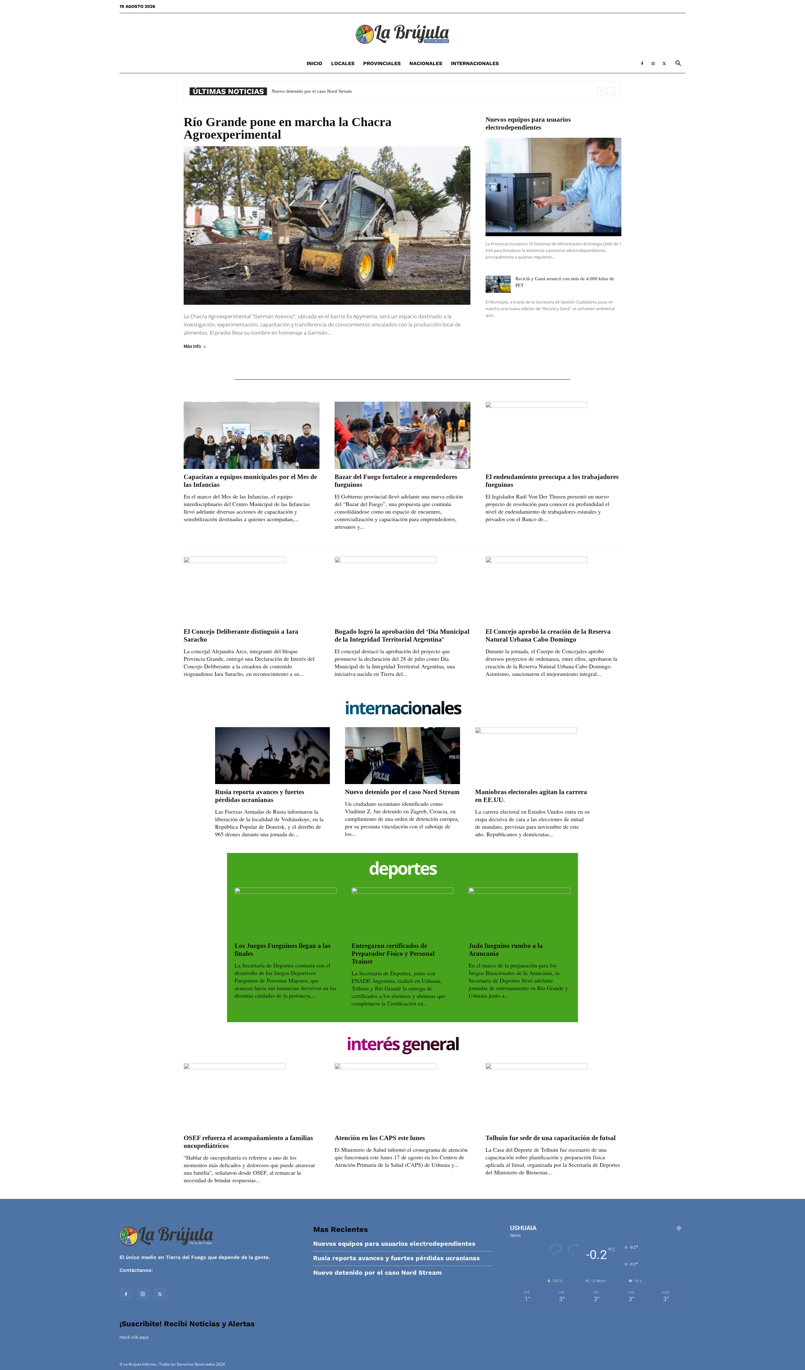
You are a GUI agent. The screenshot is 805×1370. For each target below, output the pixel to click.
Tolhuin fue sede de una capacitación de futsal (551, 1138)
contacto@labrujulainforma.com (195, 1270)
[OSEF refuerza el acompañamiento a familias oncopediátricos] (251, 1096)
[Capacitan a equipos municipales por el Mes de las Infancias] (251, 435)
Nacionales (425, 63)
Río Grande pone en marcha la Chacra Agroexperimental (287, 128)
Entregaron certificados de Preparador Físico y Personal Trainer (393, 953)
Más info (192, 346)
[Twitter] (664, 63)
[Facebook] (642, 63)
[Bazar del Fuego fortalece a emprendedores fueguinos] (402, 435)
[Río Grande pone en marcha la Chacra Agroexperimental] (327, 225)
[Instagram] (653, 63)
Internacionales (475, 63)
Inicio (314, 63)
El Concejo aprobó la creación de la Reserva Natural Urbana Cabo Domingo (548, 635)
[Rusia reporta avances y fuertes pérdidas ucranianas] (272, 755)
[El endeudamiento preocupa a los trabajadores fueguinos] (553, 435)
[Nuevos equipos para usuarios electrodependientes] (553, 187)
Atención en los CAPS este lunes (380, 1138)
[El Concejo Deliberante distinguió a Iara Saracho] (251, 590)
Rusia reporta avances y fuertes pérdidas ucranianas (259, 796)
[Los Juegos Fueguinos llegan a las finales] (285, 913)
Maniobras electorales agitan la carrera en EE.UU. (320, 91)
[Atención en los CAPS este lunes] (402, 1096)
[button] (678, 64)
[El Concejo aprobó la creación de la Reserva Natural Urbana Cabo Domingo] (553, 590)
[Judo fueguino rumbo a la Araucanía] (519, 913)
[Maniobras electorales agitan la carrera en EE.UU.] (532, 755)
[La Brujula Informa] (402, 34)
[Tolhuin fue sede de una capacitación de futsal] (553, 1096)
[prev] (601, 91)
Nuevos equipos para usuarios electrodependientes (528, 123)
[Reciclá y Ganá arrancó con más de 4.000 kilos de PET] (498, 284)
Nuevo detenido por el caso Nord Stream (402, 792)
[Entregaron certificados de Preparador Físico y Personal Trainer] (402, 913)
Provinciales (382, 63)
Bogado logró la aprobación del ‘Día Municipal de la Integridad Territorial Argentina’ (402, 635)
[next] (611, 91)
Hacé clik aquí (134, 1337)
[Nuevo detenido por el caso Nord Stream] (402, 755)
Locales (342, 63)
